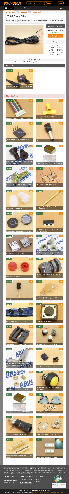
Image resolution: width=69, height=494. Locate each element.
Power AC (37, 12)
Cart (61, 3)
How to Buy (39, 479)
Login (63, 8)
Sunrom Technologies (10, 480)
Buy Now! (56, 36)
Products (9, 8)
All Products (13, 12)
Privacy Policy (52, 492)
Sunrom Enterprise (25, 482)
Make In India (33, 468)
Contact (27, 8)
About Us (19, 8)
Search (49, 3)
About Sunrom (39, 476)
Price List (38, 478)
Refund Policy (34, 492)
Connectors (26, 12)
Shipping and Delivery (44, 492)
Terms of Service (60, 492)
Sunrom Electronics (9, 476)
